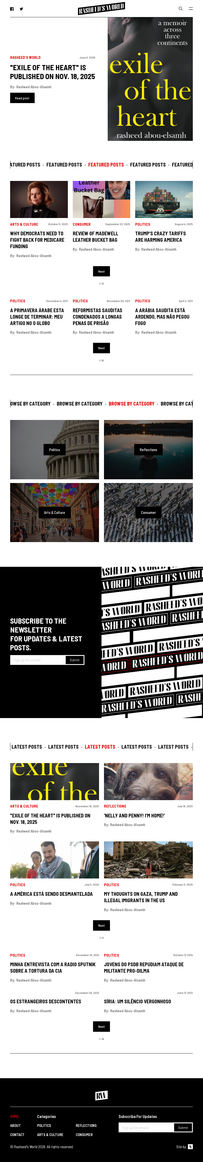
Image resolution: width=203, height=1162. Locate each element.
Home (14, 1116)
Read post (22, 98)
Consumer (82, 224)
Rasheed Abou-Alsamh (33, 87)
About (15, 1125)
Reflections (115, 806)
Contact (17, 1134)
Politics (142, 224)
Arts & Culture (24, 224)
